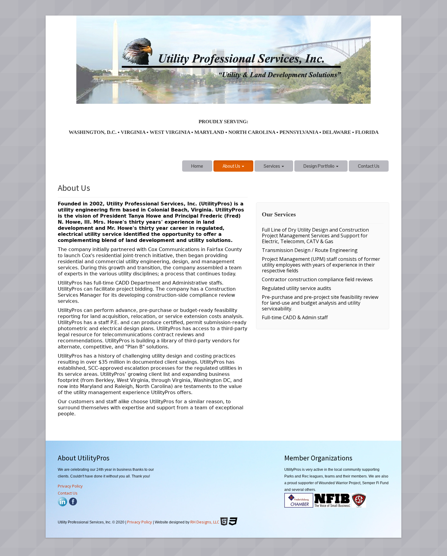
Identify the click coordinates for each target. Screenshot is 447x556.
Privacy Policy (70, 486)
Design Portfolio (319, 166)
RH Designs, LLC (204, 522)
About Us (232, 166)
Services (272, 166)
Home (197, 166)
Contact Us (368, 166)
